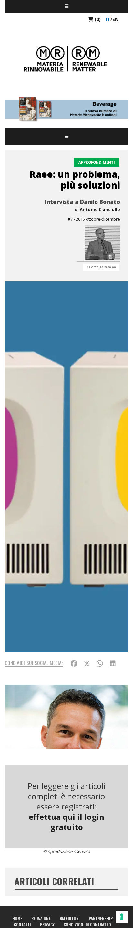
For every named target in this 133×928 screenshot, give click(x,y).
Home (17, 918)
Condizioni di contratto (87, 924)
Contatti (22, 924)
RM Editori (70, 918)
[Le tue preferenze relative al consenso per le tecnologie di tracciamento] (122, 917)
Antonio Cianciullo (100, 209)
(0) (97, 19)
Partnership (101, 918)
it (108, 19)
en (115, 19)
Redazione (41, 918)
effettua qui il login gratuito (66, 821)
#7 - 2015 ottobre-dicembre (94, 219)
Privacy (47, 924)
